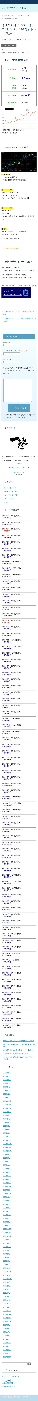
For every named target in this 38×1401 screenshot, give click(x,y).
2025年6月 (7, 1122)
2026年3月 (7, 1090)
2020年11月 (7, 1318)
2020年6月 (7, 1335)
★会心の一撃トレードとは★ (19, 467)
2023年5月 (7, 1211)
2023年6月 (7, 1208)
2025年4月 (7, 1129)
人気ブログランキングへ (10, 1376)
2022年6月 (7, 1250)
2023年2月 (7, 1222)
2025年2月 (7, 1137)
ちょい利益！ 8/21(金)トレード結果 (15, 1053)
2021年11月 (7, 1275)
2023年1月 (7, 1225)
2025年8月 (7, 1115)
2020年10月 (7, 1321)
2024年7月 (7, 1161)
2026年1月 (7, 1097)
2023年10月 (7, 1193)
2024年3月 (7, 1176)
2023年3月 (7, 1218)
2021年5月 (7, 1296)
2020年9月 (7, 1325)
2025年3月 (7, 1133)
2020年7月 (7, 1332)
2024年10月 (7, 1151)
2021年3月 (7, 1303)
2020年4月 (7, 1343)
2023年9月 (7, 1197)
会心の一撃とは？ (10, 488)
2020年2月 (7, 1350)
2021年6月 (7, 1293)
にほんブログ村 (7, 1383)
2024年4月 (7, 1172)
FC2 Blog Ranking (8, 1386)
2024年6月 (7, 1165)
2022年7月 (7, 1247)
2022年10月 (7, 1236)
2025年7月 (7, 1119)
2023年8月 (7, 1200)
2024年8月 (7, 1158)
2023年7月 (7, 1204)
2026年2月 (7, 1094)
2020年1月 (7, 1353)
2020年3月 (7, 1346)
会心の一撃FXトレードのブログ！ (18, 8)
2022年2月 (7, 1264)
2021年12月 (7, 1272)
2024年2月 (7, 1179)
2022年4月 (7, 1257)
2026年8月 (7, 1073)
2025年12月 (7, 1101)
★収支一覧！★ (19, 472)
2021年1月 (7, 1311)
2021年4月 (7, 1300)
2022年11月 (7, 1232)
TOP (15, 16)
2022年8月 (7, 1243)
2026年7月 (7, 1076)
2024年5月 (7, 1168)
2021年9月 (7, 1282)
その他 (6, 502)
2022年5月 (7, 1254)
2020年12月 (7, 1314)
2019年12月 (7, 1357)
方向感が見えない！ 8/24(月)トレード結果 (18, 1050)
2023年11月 (7, 1190)
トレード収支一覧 (10, 499)
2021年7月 (7, 1289)
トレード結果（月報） (11, 495)
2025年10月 (7, 1108)
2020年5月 (7, 1339)
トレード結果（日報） (9, 45)
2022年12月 (7, 1229)
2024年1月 (7, 1183)
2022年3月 (7, 1261)
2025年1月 (7, 1140)
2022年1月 (7, 1268)
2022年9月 (7, 1240)
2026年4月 (7, 1087)
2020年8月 (7, 1328)
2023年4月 (7, 1215)
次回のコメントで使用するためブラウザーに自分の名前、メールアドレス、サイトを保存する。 (19, 370)
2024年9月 (7, 1154)
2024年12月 (7, 1144)
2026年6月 (7, 1080)
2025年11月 (7, 1105)
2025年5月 (7, 1126)
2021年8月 (7, 1286)
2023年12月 (7, 1186)
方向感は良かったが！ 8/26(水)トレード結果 (18, 1041)
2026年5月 (7, 1083)
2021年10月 (7, 1279)
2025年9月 (7, 1112)
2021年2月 (7, 1307)
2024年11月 (7, 1147)
